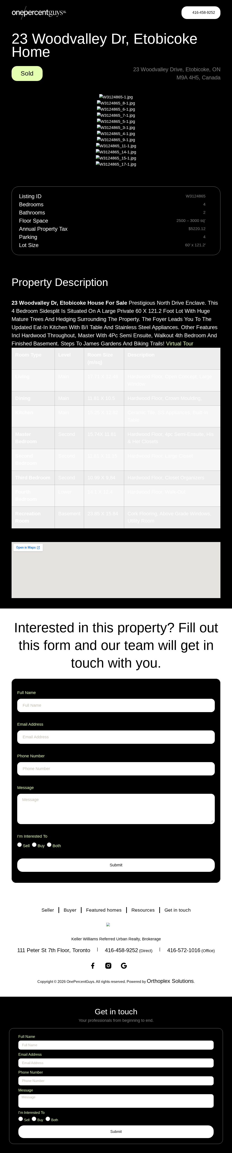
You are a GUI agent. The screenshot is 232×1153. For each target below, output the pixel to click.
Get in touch (177, 910)
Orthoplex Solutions (170, 981)
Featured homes (104, 910)
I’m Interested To (32, 836)
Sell (26, 846)
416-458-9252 (121, 950)
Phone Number (31, 756)
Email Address (30, 724)
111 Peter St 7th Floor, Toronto (53, 950)
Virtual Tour (179, 343)
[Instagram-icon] (108, 965)
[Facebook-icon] (92, 965)
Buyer (70, 910)
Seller (47, 910)
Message (25, 787)
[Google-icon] (124, 965)
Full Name (26, 692)
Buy (41, 846)
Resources (143, 910)
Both (57, 846)
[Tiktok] (139, 965)
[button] (167, 13)
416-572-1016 (183, 950)
